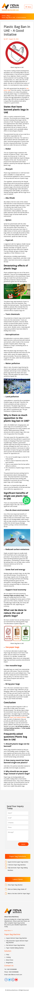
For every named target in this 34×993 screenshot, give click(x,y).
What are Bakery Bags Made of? (17, 889)
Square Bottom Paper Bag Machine (16, 938)
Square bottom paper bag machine (18, 862)
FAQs (7, 954)
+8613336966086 (12, 969)
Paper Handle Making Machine (15, 948)
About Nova (9, 960)
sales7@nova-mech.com (15, 974)
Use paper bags (12, 647)
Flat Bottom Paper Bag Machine (15, 945)
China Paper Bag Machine (15, 885)
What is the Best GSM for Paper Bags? (19, 893)
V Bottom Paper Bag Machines (17, 865)
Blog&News (9, 962)
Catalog (8, 957)
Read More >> (8, 930)
